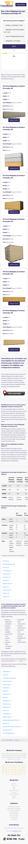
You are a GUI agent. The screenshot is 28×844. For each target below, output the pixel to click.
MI (9, 769)
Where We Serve (14, 790)
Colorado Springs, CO (9, 564)
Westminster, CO (7, 583)
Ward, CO (5, 697)
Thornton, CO (6, 577)
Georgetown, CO (7, 730)
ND (3, 771)
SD (16, 772)
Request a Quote (21, 4)
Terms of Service (14, 794)
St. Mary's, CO (6, 694)
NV (18, 771)
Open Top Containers (14, 810)
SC (13, 772)
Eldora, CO (6, 691)
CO (13, 765)
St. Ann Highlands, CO (9, 733)
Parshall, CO (6, 688)
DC (19, 765)
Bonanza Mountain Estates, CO (11, 720)
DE (22, 765)
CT (16, 765)
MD (3, 769)
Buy (14, 787)
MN (12, 769)
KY (18, 767)
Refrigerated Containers (14, 808)
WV (18, 774)
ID (8, 767)
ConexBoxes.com (16, 831)
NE (6, 771)
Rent (14, 788)
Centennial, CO (7, 590)
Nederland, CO (7, 704)
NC (24, 769)
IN (12, 767)
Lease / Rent (14, 817)
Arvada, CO (6, 580)
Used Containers (14, 814)
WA (12, 774)
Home (14, 783)
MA (24, 767)
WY (21, 774)
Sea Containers (14, 812)
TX (21, 772)
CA (10, 765)
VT (9, 774)
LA (21, 767)
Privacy (14, 792)
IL (10, 767)
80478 (24, 661)
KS (15, 767)
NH (9, 771)
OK (3, 772)
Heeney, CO (6, 723)
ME (6, 769)
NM (15, 771)
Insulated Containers (14, 806)
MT (21, 769)
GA (3, 767)
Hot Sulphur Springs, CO (9, 678)
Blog (14, 797)
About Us (14, 785)
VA (6, 774)
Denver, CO (6, 561)
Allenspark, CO (7, 700)
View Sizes (14, 819)
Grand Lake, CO (7, 684)
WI (15, 774)
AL (2, 765)
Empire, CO (6, 710)
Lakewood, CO (7, 574)
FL (25, 765)
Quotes (14, 796)
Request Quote (14, 120)
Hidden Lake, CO (7, 717)
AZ (8, 765)
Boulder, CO (6, 593)
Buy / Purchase (14, 815)
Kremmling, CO (7, 713)
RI (10, 772)
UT (24, 772)
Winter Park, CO (7, 681)
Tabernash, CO (7, 671)
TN (19, 772)
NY (21, 771)
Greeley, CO (6, 596)
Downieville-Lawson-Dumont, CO (12, 726)
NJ (12, 771)
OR (5, 772)
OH (24, 771)
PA (8, 772)
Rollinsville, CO (7, 707)
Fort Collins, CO (7, 570)
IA (5, 767)
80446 (18, 661)
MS (18, 769)
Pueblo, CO (6, 587)
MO (15, 769)
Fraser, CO (6, 675)
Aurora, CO (6, 567)
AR (5, 765)
